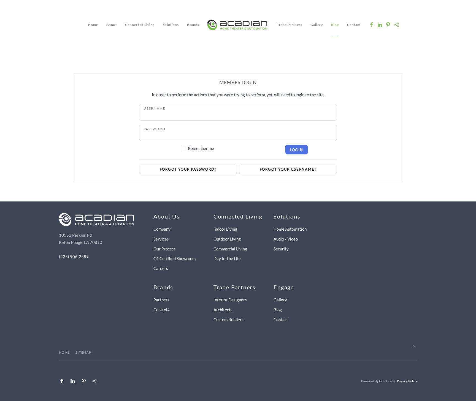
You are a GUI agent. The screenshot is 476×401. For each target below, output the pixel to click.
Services (161, 238)
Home (93, 25)
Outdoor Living (227, 238)
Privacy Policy (407, 381)
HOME (64, 352)
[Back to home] (238, 25)
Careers (160, 268)
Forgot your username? (288, 169)
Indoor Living (225, 229)
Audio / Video (286, 238)
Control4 (161, 309)
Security (281, 248)
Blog (335, 25)
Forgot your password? (188, 169)
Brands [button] (193, 25)
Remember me (201, 148)
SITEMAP (83, 352)
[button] (413, 346)
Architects (222, 309)
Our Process (164, 248)
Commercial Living (230, 248)
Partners (161, 299)
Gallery (316, 25)
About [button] (111, 25)
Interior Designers (230, 299)
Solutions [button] (171, 25)
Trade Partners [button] (289, 25)
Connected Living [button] (140, 25)
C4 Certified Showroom (174, 258)
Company (162, 229)
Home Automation (290, 229)
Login (296, 150)
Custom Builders (228, 319)
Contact (354, 25)
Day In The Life (227, 258)
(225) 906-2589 (74, 256)
